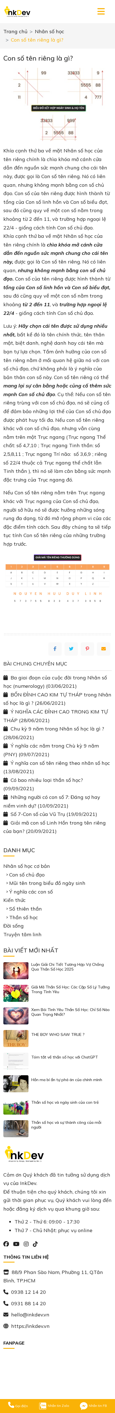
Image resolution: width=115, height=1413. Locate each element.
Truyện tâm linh (22, 934)
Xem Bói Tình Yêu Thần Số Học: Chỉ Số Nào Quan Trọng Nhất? (70, 1012)
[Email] (103, 649)
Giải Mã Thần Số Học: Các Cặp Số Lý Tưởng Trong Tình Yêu (70, 989)
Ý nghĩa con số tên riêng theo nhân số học (60, 763)
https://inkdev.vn (30, 1326)
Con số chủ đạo (27, 874)
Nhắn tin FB (97, 1406)
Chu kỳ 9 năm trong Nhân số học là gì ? (57, 728)
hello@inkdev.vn (30, 1314)
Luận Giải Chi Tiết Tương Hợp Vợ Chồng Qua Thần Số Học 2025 (67, 967)
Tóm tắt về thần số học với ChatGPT (64, 1057)
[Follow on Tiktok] (35, 1243)
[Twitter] (71, 649)
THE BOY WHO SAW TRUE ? (58, 1034)
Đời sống (13, 926)
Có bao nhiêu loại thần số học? (47, 780)
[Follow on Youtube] (17, 1243)
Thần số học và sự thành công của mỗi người (66, 1125)
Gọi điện (21, 1406)
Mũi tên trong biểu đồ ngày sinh (47, 883)
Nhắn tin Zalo (58, 1406)
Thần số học (23, 917)
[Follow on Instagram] (27, 1243)
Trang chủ (15, 31)
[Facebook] (55, 649)
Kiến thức (14, 900)
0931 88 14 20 (28, 1303)
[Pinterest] (87, 649)
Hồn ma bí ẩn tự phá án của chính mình (66, 1079)
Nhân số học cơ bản (26, 866)
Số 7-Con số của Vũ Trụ (38, 814)
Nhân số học (49, 31)
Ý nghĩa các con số (31, 891)
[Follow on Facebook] (6, 1243)
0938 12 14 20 (28, 1292)
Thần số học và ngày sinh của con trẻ (65, 1102)
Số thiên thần (25, 909)
